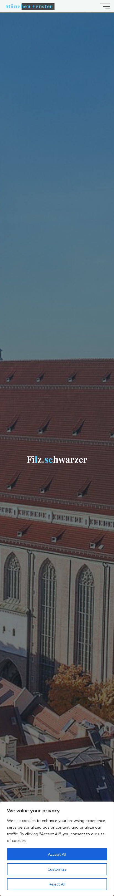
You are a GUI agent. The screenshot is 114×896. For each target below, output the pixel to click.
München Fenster (29, 6)
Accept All (57, 854)
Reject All (57, 884)
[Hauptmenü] (105, 6)
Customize (57, 869)
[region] (57, 849)
